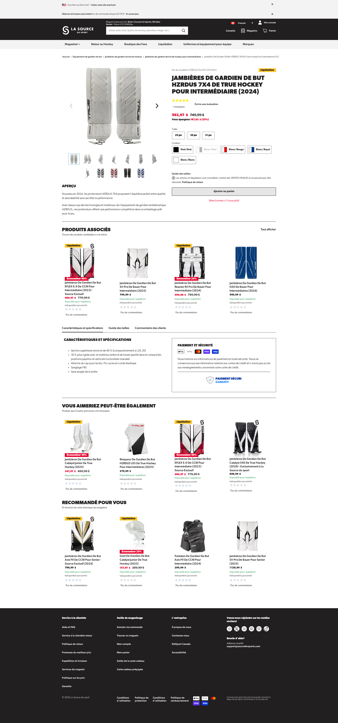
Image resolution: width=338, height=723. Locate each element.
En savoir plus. (132, 14)
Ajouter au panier (224, 191)
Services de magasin (73, 669)
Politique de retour (192, 182)
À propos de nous (181, 627)
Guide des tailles (181, 173)
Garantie (66, 686)
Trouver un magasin (127, 635)
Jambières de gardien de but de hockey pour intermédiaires (173, 56)
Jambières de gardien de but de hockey (123, 56)
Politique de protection (142, 699)
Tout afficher (268, 229)
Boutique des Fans (135, 44)
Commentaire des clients (150, 328)
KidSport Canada (181, 644)
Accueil (66, 56)
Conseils (230, 30)
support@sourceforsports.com (243, 646)
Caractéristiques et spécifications (82, 328)
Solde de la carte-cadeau (130, 660)
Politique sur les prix (73, 677)
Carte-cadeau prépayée (130, 669)
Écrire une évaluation (206, 104)
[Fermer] (272, 4)
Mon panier (123, 652)
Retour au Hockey (102, 44)
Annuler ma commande (130, 627)
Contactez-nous (180, 635)
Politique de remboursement (180, 699)
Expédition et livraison (74, 660)
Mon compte (124, 644)
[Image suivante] (157, 105)
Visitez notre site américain (103, 5)
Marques (248, 44)
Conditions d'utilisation (123, 699)
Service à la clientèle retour (77, 635)
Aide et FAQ (68, 627)
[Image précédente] (71, 105)
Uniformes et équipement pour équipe (207, 44)
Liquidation (165, 44)
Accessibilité (179, 652)
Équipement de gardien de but (87, 56)
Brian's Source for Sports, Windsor (144, 22)
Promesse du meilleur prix (76, 652)
